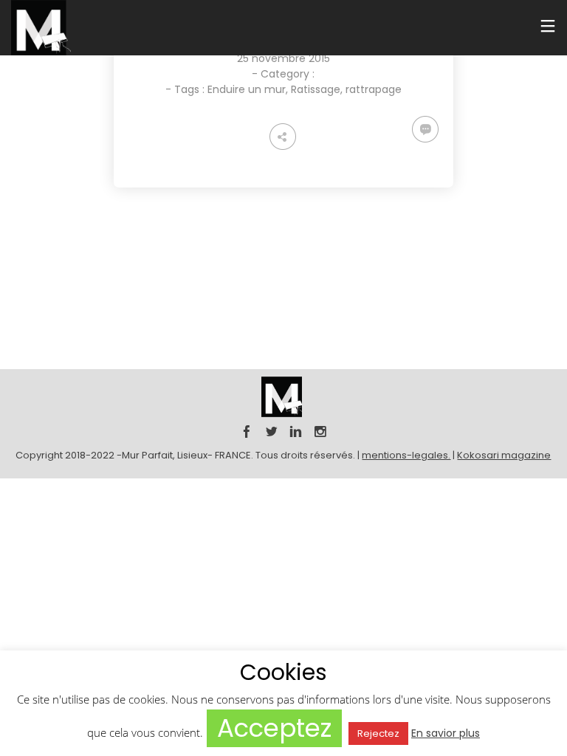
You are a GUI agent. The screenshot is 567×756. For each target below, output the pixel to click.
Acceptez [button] (274, 728)
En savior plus (445, 733)
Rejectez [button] (378, 733)
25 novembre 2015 (283, 58)
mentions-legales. (406, 455)
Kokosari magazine (504, 455)
